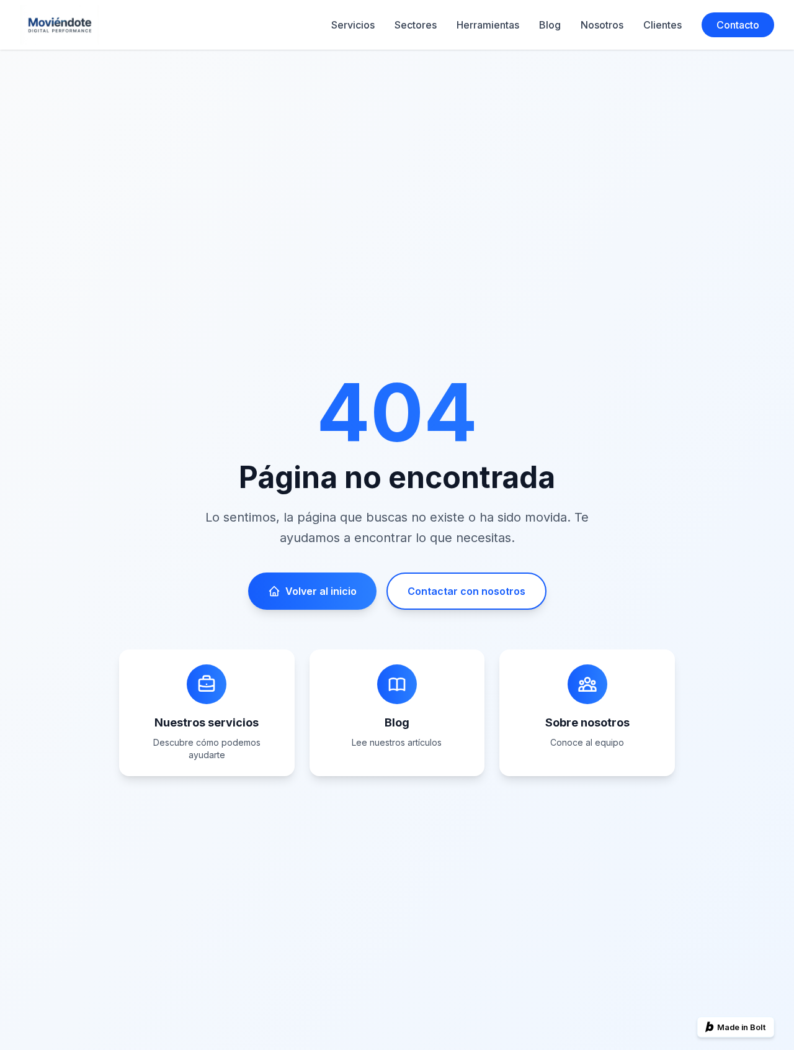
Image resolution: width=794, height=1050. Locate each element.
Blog (550, 25)
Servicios (353, 25)
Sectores (416, 25)
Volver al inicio (321, 591)
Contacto (737, 25)
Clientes (662, 25)
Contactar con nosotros (466, 591)
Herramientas (488, 25)
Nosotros (602, 25)
